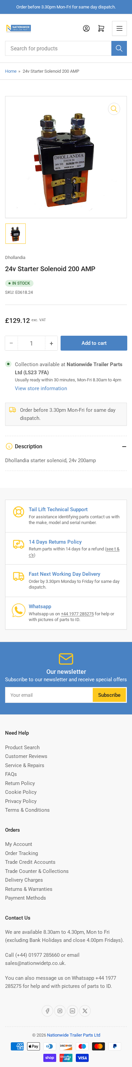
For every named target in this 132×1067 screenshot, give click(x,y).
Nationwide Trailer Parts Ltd (73, 1035)
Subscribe (109, 695)
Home (11, 71)
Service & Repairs (24, 765)
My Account (18, 844)
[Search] (119, 48)
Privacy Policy (21, 801)
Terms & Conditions (27, 810)
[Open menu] (119, 28)
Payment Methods (25, 898)
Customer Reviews (26, 756)
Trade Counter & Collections (37, 871)
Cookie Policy (21, 792)
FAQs (11, 774)
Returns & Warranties (28, 889)
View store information (41, 388)
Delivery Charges (24, 880)
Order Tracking (21, 853)
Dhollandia (15, 257)
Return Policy (20, 783)
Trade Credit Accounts (30, 862)
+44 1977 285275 (77, 613)
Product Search (22, 747)
